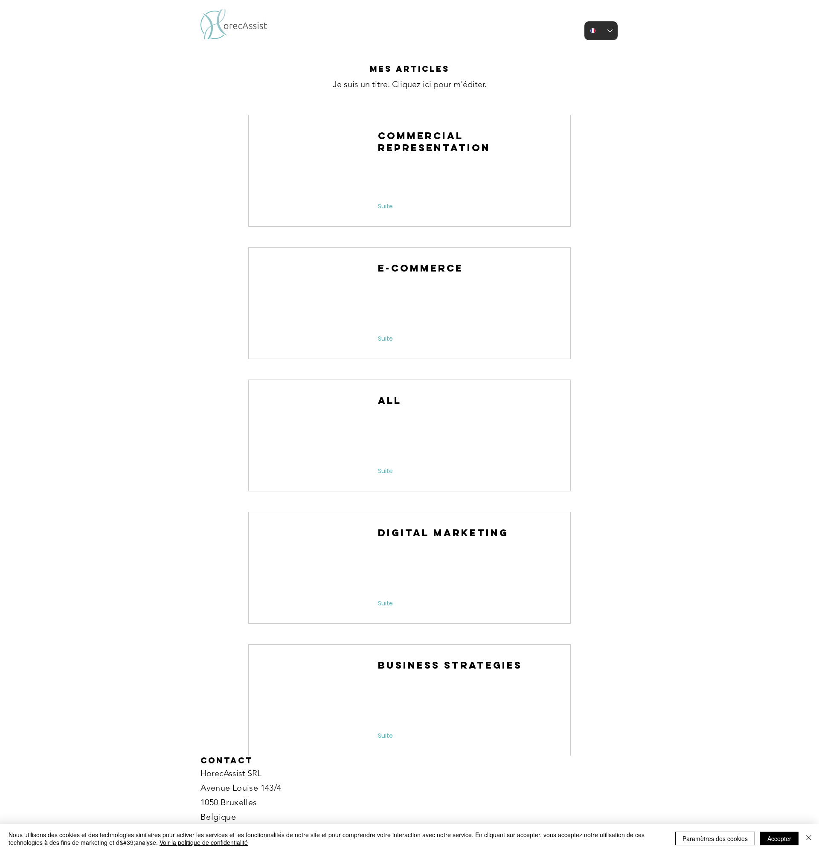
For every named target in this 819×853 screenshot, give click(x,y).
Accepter (779, 838)
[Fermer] (809, 838)
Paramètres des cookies (715, 838)
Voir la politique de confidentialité (204, 842)
